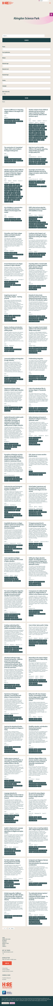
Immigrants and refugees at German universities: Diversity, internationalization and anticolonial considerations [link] (38, 862)
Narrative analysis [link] (8, 447)
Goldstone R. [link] (15, 847)
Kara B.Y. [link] (44, 813)
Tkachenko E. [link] (11, 216)
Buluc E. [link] (30, 815)
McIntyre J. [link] (31, 215)
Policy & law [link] (38, 134)
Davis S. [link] (41, 677)
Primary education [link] (33, 218)
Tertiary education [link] (33, 227)
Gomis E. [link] (6, 313)
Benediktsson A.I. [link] (13, 612)
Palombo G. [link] (11, 345)
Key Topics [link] (4, 979)
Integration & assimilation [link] (10, 119)
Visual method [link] (8, 448)
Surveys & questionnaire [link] (34, 321)
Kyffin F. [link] (37, 676)
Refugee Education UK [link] (33, 179)
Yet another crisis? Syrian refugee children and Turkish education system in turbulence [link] (13, 234)
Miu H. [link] (10, 847)
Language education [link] (33, 474)
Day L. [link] (30, 120)
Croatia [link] (34, 139)
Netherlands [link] (31, 129)
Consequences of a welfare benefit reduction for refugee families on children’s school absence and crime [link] (38, 592)
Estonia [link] (42, 139)
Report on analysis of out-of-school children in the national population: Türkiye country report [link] (38, 328)
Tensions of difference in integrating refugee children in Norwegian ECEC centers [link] (13, 111)
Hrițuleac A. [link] (12, 644)
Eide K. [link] (30, 716)
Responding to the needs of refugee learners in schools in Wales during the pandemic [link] (38, 659)
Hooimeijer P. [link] (21, 279)
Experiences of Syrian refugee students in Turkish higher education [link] (13, 389)
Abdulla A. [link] (36, 638)
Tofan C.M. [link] (6, 644)
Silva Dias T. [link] (36, 541)
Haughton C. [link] (31, 677)
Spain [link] (30, 133)
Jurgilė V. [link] (36, 251)
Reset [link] (3, 101)
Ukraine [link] (30, 136)
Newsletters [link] (5, 943)
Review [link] (38, 139)
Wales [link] (30, 683)
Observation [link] (7, 220)
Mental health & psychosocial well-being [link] (13, 158)
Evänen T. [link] (15, 878)
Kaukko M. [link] (6, 543)
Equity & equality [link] (32, 225)
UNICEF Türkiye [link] (32, 345)
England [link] (15, 447)
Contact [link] (4, 946)
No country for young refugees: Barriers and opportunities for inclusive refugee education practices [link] (37, 795)
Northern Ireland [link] (36, 131)
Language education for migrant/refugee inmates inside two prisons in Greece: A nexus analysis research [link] (13, 795)
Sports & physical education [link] (35, 548)
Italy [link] (38, 124)
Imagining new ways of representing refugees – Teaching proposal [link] (13, 296)
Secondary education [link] (42, 227)
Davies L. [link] (34, 120)
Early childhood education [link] (10, 122)
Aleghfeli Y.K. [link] (41, 435)
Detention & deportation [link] (9, 817)
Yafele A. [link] (37, 677)
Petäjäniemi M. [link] (13, 543)
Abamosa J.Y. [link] (31, 579)
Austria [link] (30, 126)
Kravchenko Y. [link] (32, 779)
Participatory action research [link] (10, 320)
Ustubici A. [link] (46, 638)
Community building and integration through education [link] (13, 359)
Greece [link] (30, 131)
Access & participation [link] (38, 136)
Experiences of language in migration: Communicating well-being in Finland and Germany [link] (12, 695)
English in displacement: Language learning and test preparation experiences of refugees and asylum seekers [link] (13, 830)
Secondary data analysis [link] (10, 283)
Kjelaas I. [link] (35, 716)
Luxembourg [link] (31, 134)
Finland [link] (35, 141)
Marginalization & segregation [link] (41, 224)
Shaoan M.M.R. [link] (39, 508)
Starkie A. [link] (40, 506)
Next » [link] (12, 928)
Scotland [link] (6, 351)
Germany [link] (31, 141)
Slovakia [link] (35, 126)
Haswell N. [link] (19, 543)
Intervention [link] (7, 317)
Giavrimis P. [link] (31, 747)
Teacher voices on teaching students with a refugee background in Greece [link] (38, 828)
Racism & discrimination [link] (9, 254)
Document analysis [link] (33, 352)
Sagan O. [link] (6, 345)
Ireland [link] (41, 129)
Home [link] (3, 937)
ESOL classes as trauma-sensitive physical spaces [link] (37, 455)
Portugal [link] (42, 124)
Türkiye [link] (15, 252)
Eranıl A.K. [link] (6, 250)
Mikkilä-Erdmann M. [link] (15, 713)
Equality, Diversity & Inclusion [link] (7, 971)
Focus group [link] (43, 186)
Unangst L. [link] (31, 881)
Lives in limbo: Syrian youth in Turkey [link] (38, 625)
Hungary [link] (42, 127)
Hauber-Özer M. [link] (7, 405)
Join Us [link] (7, 963)
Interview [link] (43, 160)
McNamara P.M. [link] (32, 508)
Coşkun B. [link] (36, 914)
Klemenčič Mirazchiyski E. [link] (9, 475)
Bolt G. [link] (12, 279)
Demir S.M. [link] (31, 813)
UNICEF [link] (41, 179)
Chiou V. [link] (36, 844)
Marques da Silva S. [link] (44, 541)
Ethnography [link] (20, 121)
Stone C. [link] (47, 435)
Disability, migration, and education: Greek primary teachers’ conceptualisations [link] (38, 728)
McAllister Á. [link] (6, 441)
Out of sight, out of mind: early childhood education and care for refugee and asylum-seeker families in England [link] (38, 172)
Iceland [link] (43, 134)
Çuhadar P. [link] (6, 575)
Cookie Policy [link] (34, 1000)
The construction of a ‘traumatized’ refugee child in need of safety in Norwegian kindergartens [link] (13, 148)
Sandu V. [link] (37, 122)
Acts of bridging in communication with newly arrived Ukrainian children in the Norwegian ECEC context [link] (13, 210)
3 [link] (6, 928)
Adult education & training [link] (10, 382)
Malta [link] (30, 139)
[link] (51, 14)
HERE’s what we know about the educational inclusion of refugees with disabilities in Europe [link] (37, 209)
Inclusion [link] (31, 162)
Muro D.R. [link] (6, 375)
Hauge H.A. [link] (40, 716)
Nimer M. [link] (31, 638)
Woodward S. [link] (31, 676)
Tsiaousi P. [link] (31, 844)
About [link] (3, 945)
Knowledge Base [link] (6, 939)
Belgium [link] (45, 136)
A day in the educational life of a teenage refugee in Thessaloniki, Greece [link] (37, 390)
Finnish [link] (6, 880)
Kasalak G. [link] (12, 250)
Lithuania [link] (44, 126)
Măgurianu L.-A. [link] (19, 644)
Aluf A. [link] (5, 216)
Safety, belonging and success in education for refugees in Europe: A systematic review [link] (38, 418)
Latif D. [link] (30, 373)
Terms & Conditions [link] (6, 969)
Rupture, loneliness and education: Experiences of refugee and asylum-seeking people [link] (13, 328)
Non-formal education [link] (33, 217)
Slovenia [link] (39, 126)
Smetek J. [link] (40, 120)
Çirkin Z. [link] (11, 575)
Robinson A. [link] (41, 215)
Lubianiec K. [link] (31, 122)
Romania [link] (44, 138)
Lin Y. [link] (16, 279)
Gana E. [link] (17, 813)
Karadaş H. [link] (41, 914)
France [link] (38, 133)
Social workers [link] (17, 850)
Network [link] (4, 940)
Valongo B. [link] (31, 541)
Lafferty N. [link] (31, 506)
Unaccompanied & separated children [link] (12, 513)
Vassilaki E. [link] (12, 813)
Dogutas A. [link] (6, 744)
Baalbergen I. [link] (7, 279)
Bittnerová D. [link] (7, 913)
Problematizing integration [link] (36, 358)
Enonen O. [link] (21, 878)
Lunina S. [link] (31, 251)
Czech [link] (6, 917)
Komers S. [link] (45, 120)
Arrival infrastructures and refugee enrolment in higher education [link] (13, 264)
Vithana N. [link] (31, 283)
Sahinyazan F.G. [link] (38, 813)
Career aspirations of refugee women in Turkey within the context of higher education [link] (13, 559)
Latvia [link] (45, 129)
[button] (50, 3)
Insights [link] (4, 942)
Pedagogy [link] (13, 317)
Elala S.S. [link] (6, 682)
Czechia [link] (31, 138)
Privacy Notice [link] (5, 968)
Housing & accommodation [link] (10, 508)
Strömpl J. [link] (38, 779)
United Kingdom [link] (37, 160)
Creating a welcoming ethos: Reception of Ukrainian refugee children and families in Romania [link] (13, 626)
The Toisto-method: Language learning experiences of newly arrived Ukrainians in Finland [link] (12, 861)
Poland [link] (35, 124)
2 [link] (4, 928)
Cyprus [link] (34, 133)
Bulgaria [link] (37, 129)
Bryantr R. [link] (41, 638)
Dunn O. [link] (30, 469)
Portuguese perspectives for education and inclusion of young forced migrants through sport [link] (37, 524)
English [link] (17, 119)
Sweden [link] (31, 124)
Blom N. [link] (35, 506)
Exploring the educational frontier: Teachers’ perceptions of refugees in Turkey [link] (13, 728)
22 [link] (9, 928)
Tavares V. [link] (6, 612)
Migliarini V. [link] (6, 504)
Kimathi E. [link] (6, 117)
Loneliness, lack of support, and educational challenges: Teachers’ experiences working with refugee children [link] (38, 235)
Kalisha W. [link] (6, 778)
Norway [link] (14, 121)
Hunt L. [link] (35, 215)
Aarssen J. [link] (40, 156)
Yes (5, 94)
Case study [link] (41, 319)
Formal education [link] (8, 121)
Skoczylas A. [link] (42, 122)
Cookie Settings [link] (5, 1003)
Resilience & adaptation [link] (13, 646)
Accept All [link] (12, 1003)
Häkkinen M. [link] (6, 713)
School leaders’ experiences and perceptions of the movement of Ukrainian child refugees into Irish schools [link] (38, 489)
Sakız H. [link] (16, 575)
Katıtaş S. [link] (31, 914)
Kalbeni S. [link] (6, 813)
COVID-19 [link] (11, 351)
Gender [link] (11, 577)
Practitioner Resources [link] (6, 977)
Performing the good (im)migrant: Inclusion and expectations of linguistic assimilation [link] (13, 488)
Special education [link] (32, 222)
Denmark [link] (43, 133)
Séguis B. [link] (6, 847)
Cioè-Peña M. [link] (13, 504)
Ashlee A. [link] (31, 314)
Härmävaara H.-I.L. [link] (8, 878)
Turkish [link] (39, 351)
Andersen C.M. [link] (32, 608)
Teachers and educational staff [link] (11, 257)
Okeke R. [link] (42, 676)
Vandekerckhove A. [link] (33, 156)
